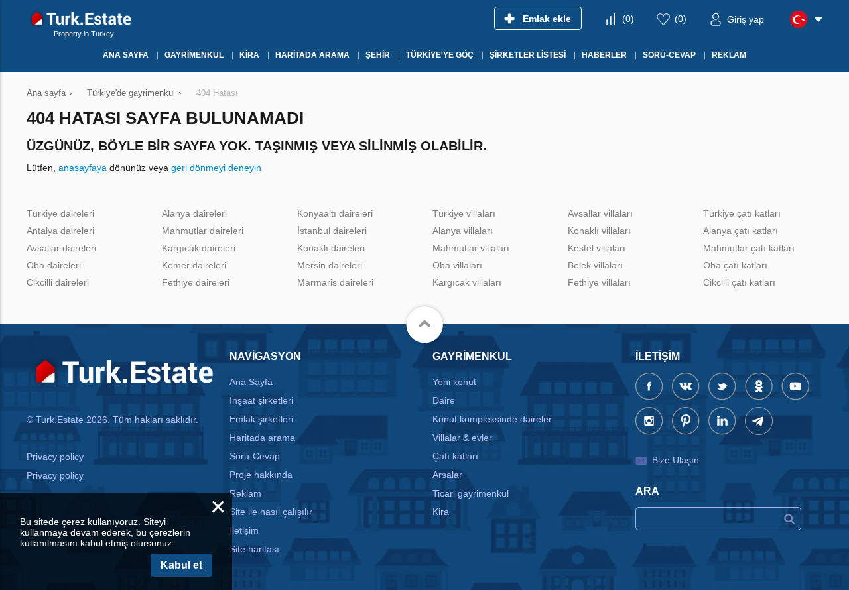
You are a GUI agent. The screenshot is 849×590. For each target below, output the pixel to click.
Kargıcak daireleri (198, 248)
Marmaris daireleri (335, 282)
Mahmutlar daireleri (202, 230)
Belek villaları (595, 265)
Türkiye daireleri (60, 213)
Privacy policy (55, 456)
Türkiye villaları (463, 213)
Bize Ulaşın (675, 460)
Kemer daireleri (194, 265)
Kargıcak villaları (466, 282)
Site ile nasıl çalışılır (270, 511)
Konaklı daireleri (331, 248)
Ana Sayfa (251, 382)
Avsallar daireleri (61, 248)
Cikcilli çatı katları (739, 282)
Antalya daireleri (60, 230)
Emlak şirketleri (261, 419)
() (628, 18)
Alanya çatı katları (740, 230)
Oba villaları (457, 265)
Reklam (245, 493)
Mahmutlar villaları (470, 248)
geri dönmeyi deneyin (216, 167)
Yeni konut (454, 382)
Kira (440, 511)
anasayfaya (82, 167)
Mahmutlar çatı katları (749, 248)
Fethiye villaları (599, 282)
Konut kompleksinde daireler (492, 419)
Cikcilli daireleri (58, 282)
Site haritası (254, 549)
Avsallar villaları (600, 213)
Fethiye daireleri (195, 282)
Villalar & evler (462, 437)
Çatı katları (455, 456)
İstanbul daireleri (332, 230)
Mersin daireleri (329, 265)
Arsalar (447, 474)
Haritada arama (262, 437)
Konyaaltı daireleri (335, 213)
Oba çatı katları (735, 265)
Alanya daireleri (194, 213)
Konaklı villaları (599, 230)
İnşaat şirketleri (261, 400)
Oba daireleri (54, 265)
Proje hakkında (261, 474)
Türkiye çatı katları (742, 213)
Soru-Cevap (254, 456)
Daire (443, 400)
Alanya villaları (462, 230)
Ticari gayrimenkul (470, 493)
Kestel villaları (596, 248)
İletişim (244, 530)
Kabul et (181, 565)
